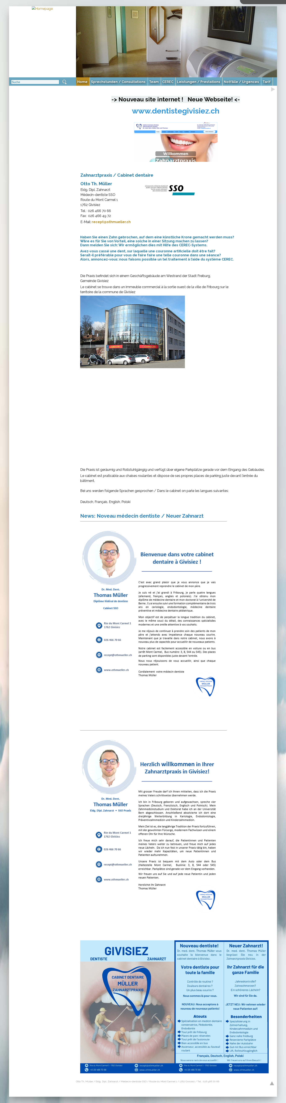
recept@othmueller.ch (111, 222)
